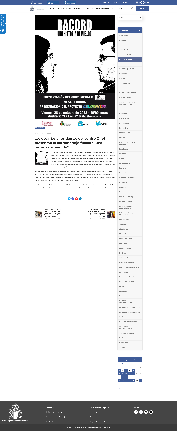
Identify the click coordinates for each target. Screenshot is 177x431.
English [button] (115, 2)
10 (119, 374)
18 (122, 377)
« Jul (119, 388)
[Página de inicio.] (38, 8)
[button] (132, 8)
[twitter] (145, 2)
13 (129, 374)
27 (130, 380)
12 (126, 374)
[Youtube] (148, 2)
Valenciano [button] (107, 2)
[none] (64, 8)
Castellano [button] (123, 2)
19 (126, 377)
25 (123, 380)
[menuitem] (52, 8)
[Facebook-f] (140, 2)
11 (122, 374)
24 (119, 380)
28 (133, 380)
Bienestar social (40, 127)
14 (133, 374)
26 (126, 380)
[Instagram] (137, 2)
